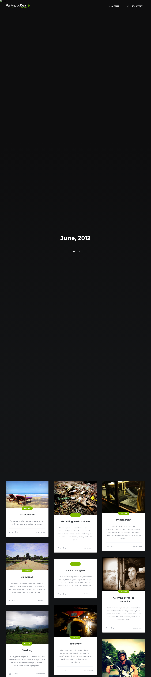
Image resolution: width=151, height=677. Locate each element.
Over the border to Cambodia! (123, 599)
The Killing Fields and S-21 (75, 521)
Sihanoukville (27, 514)
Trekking (27, 650)
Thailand (75, 564)
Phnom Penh (123, 519)
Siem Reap (27, 577)
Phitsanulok (75, 643)
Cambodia (27, 508)
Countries (114, 6)
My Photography (134, 6)
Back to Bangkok (75, 570)
